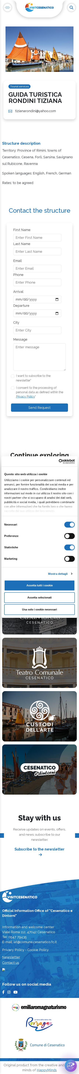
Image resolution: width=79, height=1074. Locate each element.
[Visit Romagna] (39, 1025)
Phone (18, 275)
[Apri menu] (7, 7)
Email (17, 261)
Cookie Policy (38, 950)
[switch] (69, 536)
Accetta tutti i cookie (39, 585)
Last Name (21, 244)
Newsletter (11, 957)
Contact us (10, 963)
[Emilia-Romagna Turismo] (39, 1009)
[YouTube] (15, 992)
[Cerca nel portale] (71, 7)
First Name (21, 230)
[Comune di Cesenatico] (39, 1046)
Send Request (39, 408)
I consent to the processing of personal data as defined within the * (39, 392)
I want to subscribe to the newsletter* (33, 378)
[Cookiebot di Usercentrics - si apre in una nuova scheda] (59, 461)
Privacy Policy (25, 396)
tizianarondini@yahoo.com (35, 111)
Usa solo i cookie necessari (39, 609)
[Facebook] (3, 992)
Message (20, 339)
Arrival (18, 292)
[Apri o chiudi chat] (71, 1066)
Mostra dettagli (58, 573)
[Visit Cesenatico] (19, 898)
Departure (21, 306)
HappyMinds (47, 1070)
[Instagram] (8, 992)
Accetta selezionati (39, 597)
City (16, 322)
